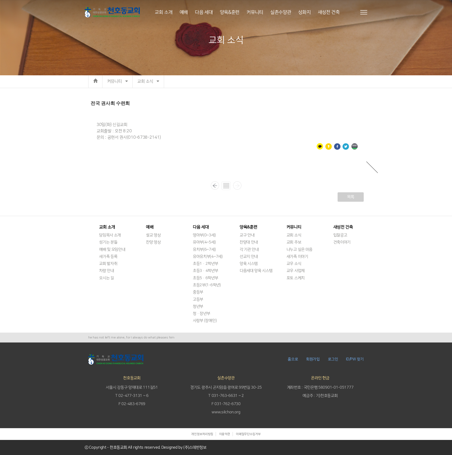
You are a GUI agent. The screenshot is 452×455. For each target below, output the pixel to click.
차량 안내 (106, 271)
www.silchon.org (226, 412)
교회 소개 (164, 12)
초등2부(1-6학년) (207, 285)
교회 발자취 (108, 264)
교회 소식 (294, 235)
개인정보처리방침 (202, 434)
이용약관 (224, 434)
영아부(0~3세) (204, 235)
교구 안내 (247, 235)
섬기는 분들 (108, 242)
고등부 (198, 299)
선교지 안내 (249, 256)
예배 (184, 12)
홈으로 (293, 359)
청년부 (198, 306)
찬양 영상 (153, 242)
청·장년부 (201, 313)
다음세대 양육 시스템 (256, 271)
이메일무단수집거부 (248, 434)
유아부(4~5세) (204, 242)
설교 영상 (153, 235)
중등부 (198, 292)
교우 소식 (294, 264)
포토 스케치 (296, 278)
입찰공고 (340, 235)
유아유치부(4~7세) (208, 256)
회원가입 (313, 359)
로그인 (333, 359)
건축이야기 (342, 242)
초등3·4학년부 (205, 271)
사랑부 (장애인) (205, 320)
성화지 (304, 12)
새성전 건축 (329, 12)
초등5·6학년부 (205, 278)
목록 (350, 197)
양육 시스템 (249, 264)
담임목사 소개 (110, 235)
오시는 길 (106, 278)
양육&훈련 (230, 12)
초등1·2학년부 (205, 264)
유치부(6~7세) (204, 249)
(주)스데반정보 (194, 447)
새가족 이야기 (297, 256)
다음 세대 (204, 12)
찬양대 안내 (249, 242)
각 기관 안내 (249, 249)
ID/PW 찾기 (355, 359)
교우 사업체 (296, 271)
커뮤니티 (254, 12)
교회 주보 (294, 242)
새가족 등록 (108, 256)
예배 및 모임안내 (112, 249)
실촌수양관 (280, 12)
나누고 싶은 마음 (299, 249)
